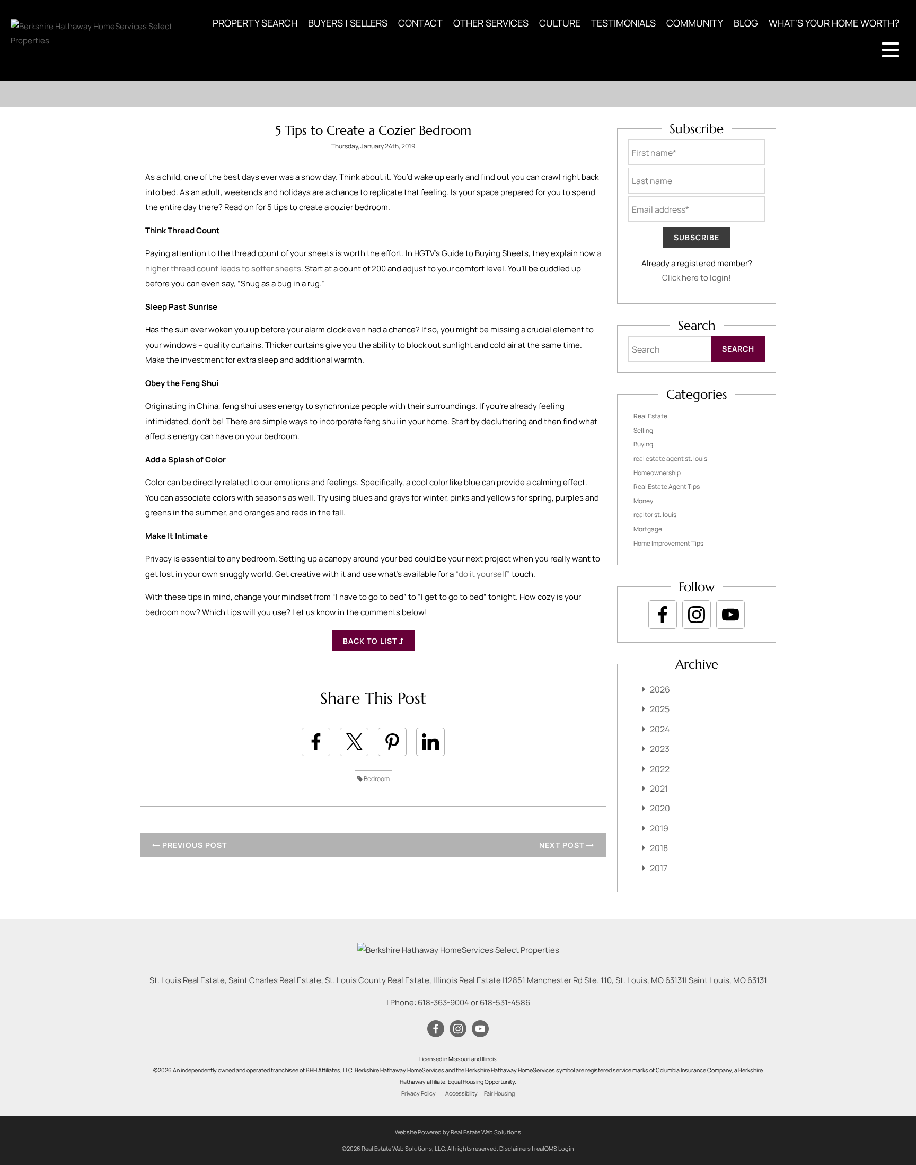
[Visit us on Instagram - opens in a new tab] (696, 614)
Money (643, 500)
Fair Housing (499, 1093)
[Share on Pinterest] (392, 742)
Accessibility (461, 1093)
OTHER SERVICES (491, 22)
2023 (660, 749)
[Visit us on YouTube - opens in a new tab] (730, 614)
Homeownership (657, 472)
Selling (643, 430)
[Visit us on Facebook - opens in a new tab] (662, 614)
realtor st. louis (654, 514)
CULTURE (559, 22)
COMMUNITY (694, 22)
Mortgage (647, 528)
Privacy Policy (418, 1093)
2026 (660, 689)
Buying (643, 444)
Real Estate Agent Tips (666, 486)
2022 (660, 769)
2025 (660, 709)
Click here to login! (696, 277)
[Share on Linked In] (430, 742)
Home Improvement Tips (668, 543)
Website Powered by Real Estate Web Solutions (458, 1132)
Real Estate (650, 416)
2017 (658, 868)
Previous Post (193, 845)
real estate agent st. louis (670, 458)
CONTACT (420, 22)
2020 (660, 808)
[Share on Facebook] (316, 742)
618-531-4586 (505, 1002)
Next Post (562, 845)
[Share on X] (354, 742)
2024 (660, 729)
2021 (659, 788)
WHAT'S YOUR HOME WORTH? (834, 22)
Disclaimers (515, 1148)
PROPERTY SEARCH (255, 22)
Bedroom (376, 778)
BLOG (746, 22)
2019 (659, 828)
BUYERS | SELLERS (347, 22)
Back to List (371, 641)
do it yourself (483, 574)
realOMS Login (554, 1148)
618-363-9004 (443, 1002)
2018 (659, 848)
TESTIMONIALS (623, 22)
